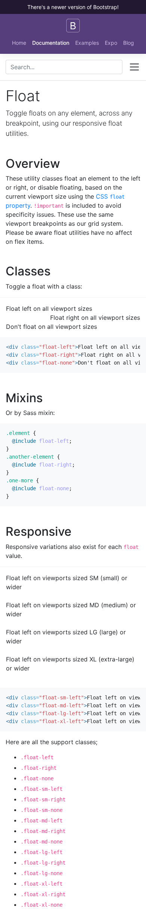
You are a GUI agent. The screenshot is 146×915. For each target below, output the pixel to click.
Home (19, 43)
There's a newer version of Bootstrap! (73, 7)
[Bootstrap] (73, 25)
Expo (111, 43)
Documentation (50, 43)
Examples (87, 43)
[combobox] (64, 67)
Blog (128, 43)
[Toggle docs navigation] (134, 67)
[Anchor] (66, 163)
